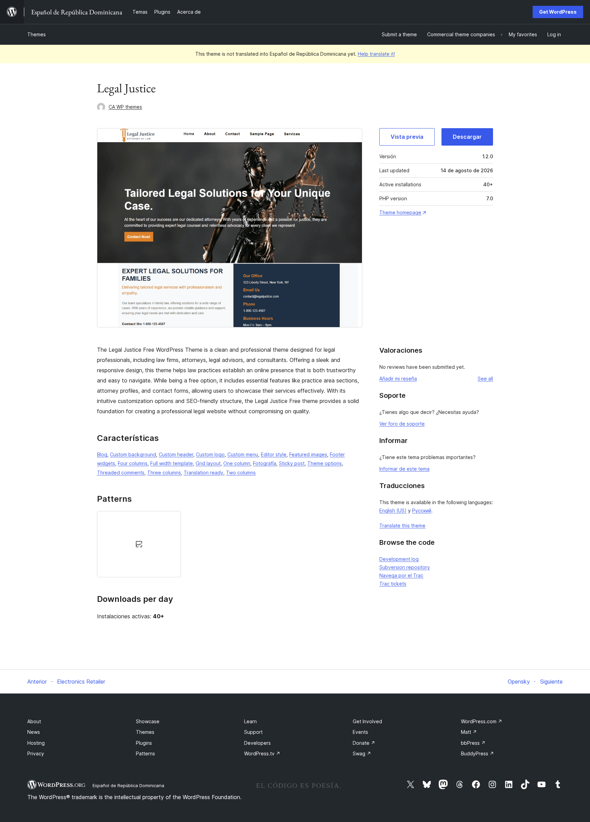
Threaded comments (120, 472)
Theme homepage (400, 212)
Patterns (145, 753)
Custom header (176, 454)
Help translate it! (376, 54)
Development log (399, 559)
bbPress (473, 743)
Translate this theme (402, 525)
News (33, 732)
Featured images (308, 454)
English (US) (393, 510)
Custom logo (210, 454)
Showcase (147, 721)
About (34, 721)
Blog (102, 454)
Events (360, 732)
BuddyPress (477, 753)
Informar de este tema (404, 469)
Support (253, 732)
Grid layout (208, 463)
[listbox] (229, 544)
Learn (250, 721)
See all (485, 378)
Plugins (144, 743)
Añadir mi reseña (398, 378)
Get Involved (367, 721)
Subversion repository (404, 567)
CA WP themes (125, 107)
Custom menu (242, 454)
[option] (139, 544)
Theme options (324, 463)
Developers (257, 743)
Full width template (171, 463)
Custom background (133, 454)
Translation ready (203, 472)
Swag (362, 753)
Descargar (467, 136)
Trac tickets (392, 584)
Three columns (164, 472)
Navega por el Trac (401, 575)
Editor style (273, 454)
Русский (421, 510)
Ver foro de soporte (402, 424)
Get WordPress (558, 12)
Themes (36, 34)
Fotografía (264, 463)
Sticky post (292, 463)
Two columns (241, 472)
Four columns (133, 463)
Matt (469, 732)
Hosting (36, 743)
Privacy (35, 753)
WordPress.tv (262, 753)
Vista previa (407, 136)
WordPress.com (481, 721)
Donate (364, 743)
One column (236, 463)
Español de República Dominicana (128, 785)
